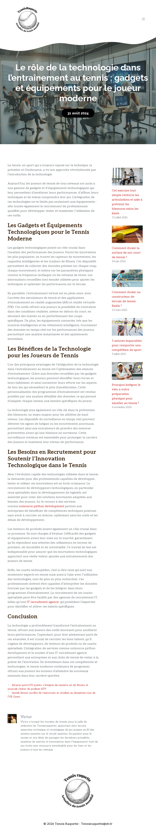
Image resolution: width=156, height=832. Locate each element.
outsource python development (41, 506)
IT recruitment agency (43, 602)
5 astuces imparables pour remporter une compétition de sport (127, 345)
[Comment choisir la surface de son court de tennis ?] (127, 240)
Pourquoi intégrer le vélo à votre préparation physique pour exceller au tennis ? (126, 394)
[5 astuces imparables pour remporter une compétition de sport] (127, 333)
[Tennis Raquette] (28, 19)
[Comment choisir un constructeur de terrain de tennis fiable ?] (127, 284)
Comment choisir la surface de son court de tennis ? (126, 252)
